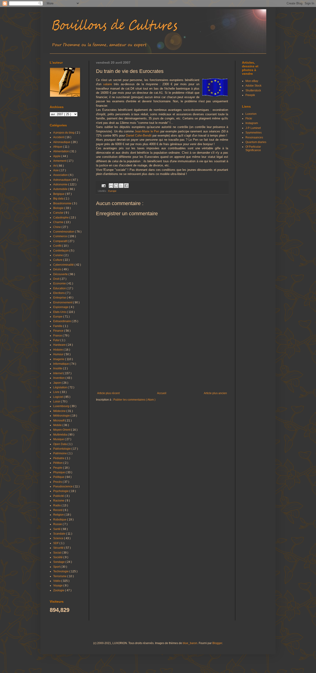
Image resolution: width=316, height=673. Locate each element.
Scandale (59, 533)
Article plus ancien (215, 393)
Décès (57, 269)
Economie (60, 283)
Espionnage (61, 307)
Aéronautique (62, 142)
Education (60, 288)
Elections (59, 293)
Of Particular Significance (253, 148)
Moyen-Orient (62, 429)
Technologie (61, 571)
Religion (59, 514)
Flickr (248, 118)
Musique (59, 439)
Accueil (161, 393)
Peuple (58, 467)
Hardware (59, 344)
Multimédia (60, 434)
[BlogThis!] (116, 185)
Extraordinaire (62, 321)
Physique (59, 472)
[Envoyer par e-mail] (111, 185)
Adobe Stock (253, 85)
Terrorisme (60, 576)
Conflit (57, 245)
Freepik (250, 95)
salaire (107, 84)
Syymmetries (253, 132)
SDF (56, 543)
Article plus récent (108, 393)
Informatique (61, 363)
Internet (58, 373)
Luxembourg (61, 406)
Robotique (60, 519)
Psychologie (61, 491)
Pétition (58, 462)
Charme (58, 222)
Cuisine (58, 255)
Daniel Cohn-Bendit (139, 135)
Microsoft (59, 420)
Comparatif (60, 241)
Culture (58, 260)
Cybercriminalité (63, 264)
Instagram (251, 123)
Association (60, 175)
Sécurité (58, 547)
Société (58, 557)
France (58, 335)
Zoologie (59, 590)
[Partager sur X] (121, 185)
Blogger (217, 643)
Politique (59, 477)
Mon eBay (251, 81)
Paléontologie (62, 448)
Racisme (59, 500)
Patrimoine (60, 453)
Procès (58, 481)
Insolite (58, 368)
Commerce (60, 236)
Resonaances (254, 137)
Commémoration (64, 231)
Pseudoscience (63, 486)
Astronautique (62, 179)
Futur (56, 340)
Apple (57, 156)
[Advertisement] (162, 353)
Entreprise (60, 297)
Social (57, 552)
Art (55, 165)
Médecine (59, 411)
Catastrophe (61, 217)
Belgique (59, 194)
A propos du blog (64, 132)
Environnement (63, 302)
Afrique (58, 146)
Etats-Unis (60, 312)
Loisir (57, 401)
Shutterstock (253, 90)
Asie (56, 170)
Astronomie (60, 184)
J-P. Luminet (253, 128)
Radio (57, 505)
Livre (56, 392)
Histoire (58, 349)
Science (58, 538)
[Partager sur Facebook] (126, 185)
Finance (58, 330)
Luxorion (251, 113)
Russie (58, 524)
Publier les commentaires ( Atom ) (134, 399)
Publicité (59, 496)
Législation (60, 387)
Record (58, 510)
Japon (57, 382)
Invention (59, 378)
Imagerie (59, 359)
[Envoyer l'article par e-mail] (103, 185)
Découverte (60, 274)
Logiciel (58, 397)
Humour (58, 354)
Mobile (57, 425)
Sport (57, 566)
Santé (57, 529)
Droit (56, 278)
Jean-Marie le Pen (147, 131)
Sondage (59, 562)
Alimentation (61, 151)
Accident (59, 137)
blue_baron (190, 643)
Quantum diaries (255, 142)
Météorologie (62, 415)
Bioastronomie (62, 203)
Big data (58, 198)
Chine (57, 227)
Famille (58, 326)
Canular (58, 212)
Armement (60, 160)
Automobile (60, 189)
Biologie (58, 208)
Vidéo (57, 581)
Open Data (60, 444)
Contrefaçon (61, 250)
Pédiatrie (59, 458)
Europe (112, 191)
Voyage (58, 585)
